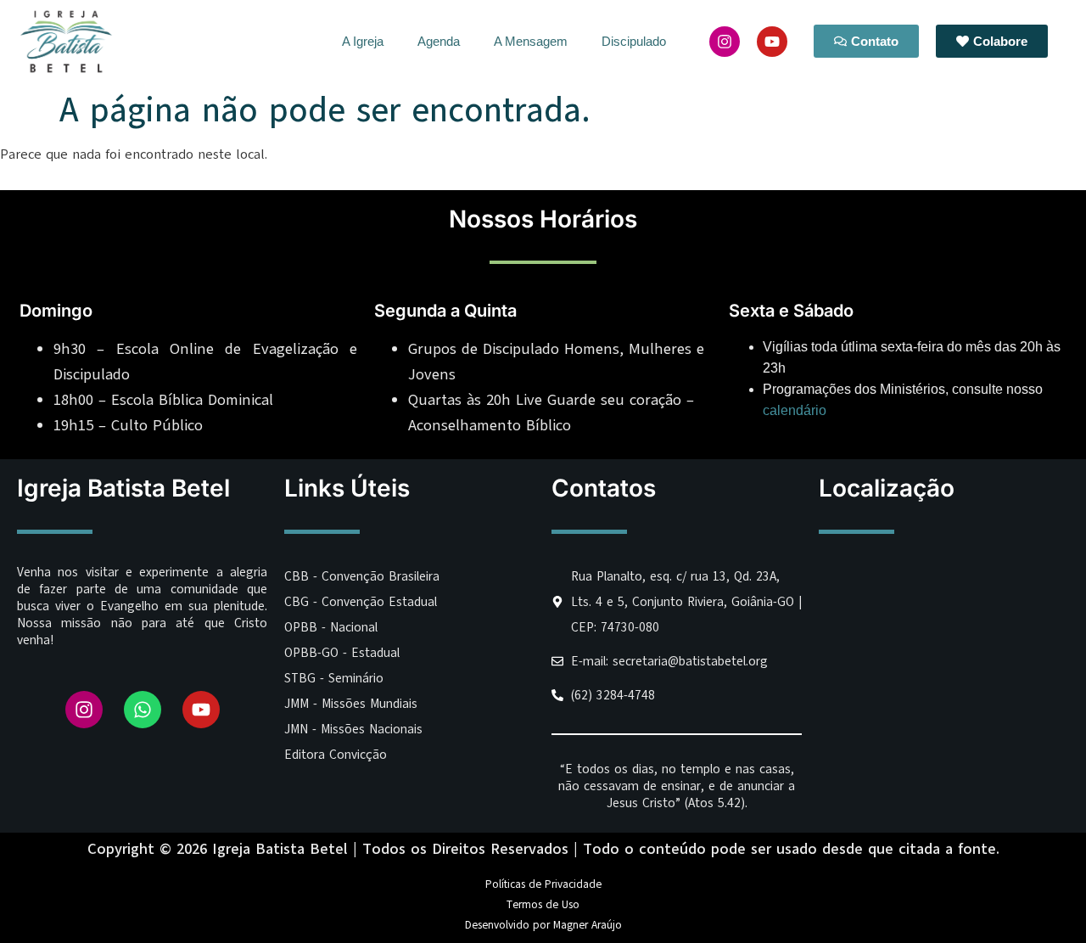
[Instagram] (724, 41)
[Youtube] (772, 41)
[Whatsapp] (142, 709)
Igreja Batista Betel (123, 488)
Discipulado (634, 41)
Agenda (438, 41)
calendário (794, 410)
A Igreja (362, 41)
